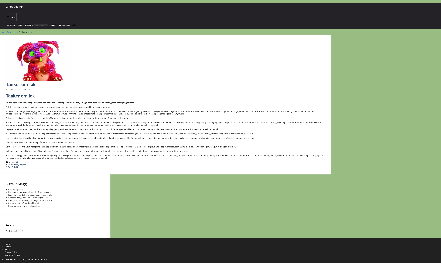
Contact (8, 246)
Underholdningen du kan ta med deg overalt (28, 197)
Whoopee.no (14, 7)
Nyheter (11, 25)
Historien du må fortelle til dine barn (24, 206)
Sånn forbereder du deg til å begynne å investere (30, 200)
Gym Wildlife (13, 167)
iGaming (29, 25)
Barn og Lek (41, 25)
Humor (53, 25)
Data (20, 25)
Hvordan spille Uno (16, 189)
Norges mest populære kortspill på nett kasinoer (29, 192)
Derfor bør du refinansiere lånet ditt (24, 203)
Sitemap (8, 249)
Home (3, 32)
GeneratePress (40, 259)
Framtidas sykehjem (17, 164)
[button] (74, 25)
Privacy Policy (11, 252)
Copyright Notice (12, 255)
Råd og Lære (64, 25)
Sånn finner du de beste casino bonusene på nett (30, 195)
